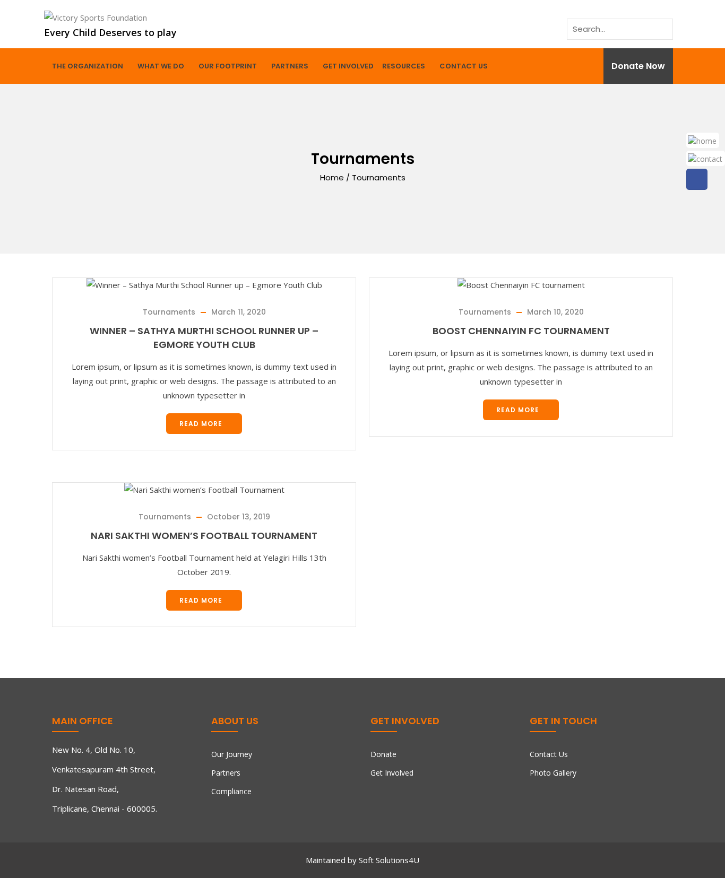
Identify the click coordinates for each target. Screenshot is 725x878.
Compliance (231, 791)
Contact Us (463, 66)
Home (332, 176)
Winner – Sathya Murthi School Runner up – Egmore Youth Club (204, 337)
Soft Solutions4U (389, 860)
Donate (383, 754)
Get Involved (348, 66)
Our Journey (231, 754)
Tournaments (169, 312)
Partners (289, 66)
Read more (200, 423)
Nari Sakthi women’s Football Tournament (204, 535)
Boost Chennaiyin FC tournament (521, 330)
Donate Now (638, 66)
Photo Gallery (553, 773)
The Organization (87, 66)
